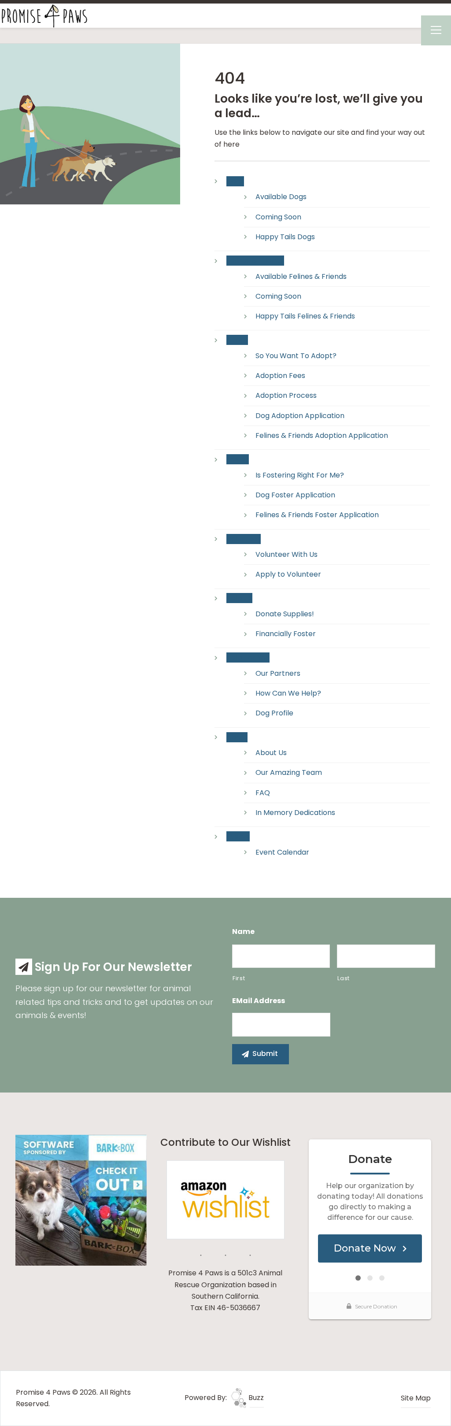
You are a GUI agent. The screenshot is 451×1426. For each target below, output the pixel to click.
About (237, 737)
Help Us (239, 598)
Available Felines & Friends (301, 276)
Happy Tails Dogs (285, 237)
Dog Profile (274, 713)
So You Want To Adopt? (295, 356)
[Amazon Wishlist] (225, 1199)
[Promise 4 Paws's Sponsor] (81, 1200)
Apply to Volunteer (288, 574)
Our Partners (277, 673)
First (239, 978)
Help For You (248, 657)
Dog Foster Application (295, 495)
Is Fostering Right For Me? (299, 475)
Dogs (235, 181)
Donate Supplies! (284, 614)
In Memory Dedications (295, 812)
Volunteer (243, 539)
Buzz (255, 1398)
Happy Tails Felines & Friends (305, 316)
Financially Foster (285, 634)
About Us (271, 753)
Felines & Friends (255, 261)
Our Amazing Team (288, 772)
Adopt (237, 340)
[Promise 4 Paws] (44, 15)
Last (343, 978)
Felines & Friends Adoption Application (321, 435)
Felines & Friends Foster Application (317, 515)
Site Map (416, 1398)
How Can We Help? (288, 693)
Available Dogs (281, 197)
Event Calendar (282, 852)
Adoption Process (286, 395)
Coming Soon (278, 217)
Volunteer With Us (286, 554)
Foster (237, 459)
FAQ (262, 793)
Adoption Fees (280, 375)
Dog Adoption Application (299, 416)
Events (238, 836)
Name (243, 932)
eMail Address (258, 1001)
